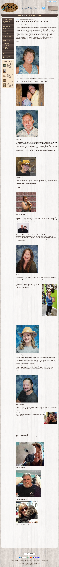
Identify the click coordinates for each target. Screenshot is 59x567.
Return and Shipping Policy (26, 560)
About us (24, 15)
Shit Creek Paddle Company (8, 47)
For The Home (8, 29)
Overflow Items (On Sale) (7, 56)
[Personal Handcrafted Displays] (9, 8)
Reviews (38, 15)
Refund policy (45, 560)
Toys (8, 54)
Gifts (8, 32)
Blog (19, 15)
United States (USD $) (29, 553)
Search (12, 560)
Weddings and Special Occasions (8, 42)
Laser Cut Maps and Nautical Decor (8, 21)
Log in (49, 1)
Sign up (54, 1)
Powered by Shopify (29, 564)
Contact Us (32, 15)
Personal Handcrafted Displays (29, 563)
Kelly (52, 142)
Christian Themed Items (7, 25)
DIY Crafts (8, 34)
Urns (4, 51)
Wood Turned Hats (7, 37)
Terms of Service (37, 560)
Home (17, 19)
